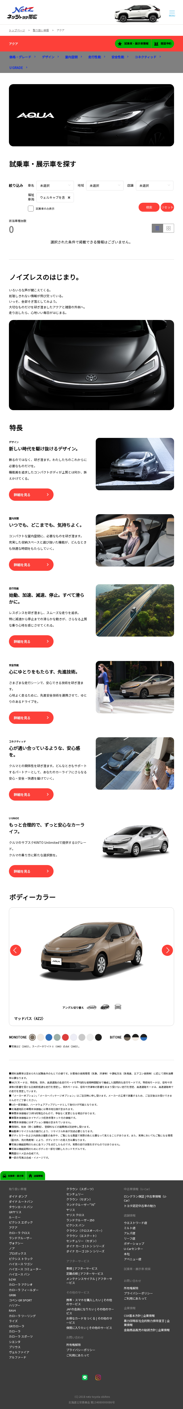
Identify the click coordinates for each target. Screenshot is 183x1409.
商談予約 (166, 43)
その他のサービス (77, 1292)
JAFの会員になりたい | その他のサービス (90, 1311)
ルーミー (15, 1217)
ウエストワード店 (135, 1223)
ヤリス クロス (75, 1215)
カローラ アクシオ (21, 1284)
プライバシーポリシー (80, 1350)
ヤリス (70, 1210)
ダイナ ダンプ (18, 1196)
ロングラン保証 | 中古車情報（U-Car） (145, 1198)
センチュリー (75, 1194)
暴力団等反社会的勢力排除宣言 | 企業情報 (147, 1323)
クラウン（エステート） (82, 1236)
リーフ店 (129, 1238)
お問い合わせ (75, 1337)
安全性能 (118, 57)
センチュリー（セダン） (82, 1241)
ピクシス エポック (21, 1222)
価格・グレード (20, 57)
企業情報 (129, 1308)
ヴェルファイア (19, 1352)
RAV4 (12, 1310)
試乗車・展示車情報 (136, 43)
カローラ (15, 1331)
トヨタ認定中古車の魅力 (140, 1206)
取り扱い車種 (17, 1189)
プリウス (15, 1347)
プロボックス (17, 1253)
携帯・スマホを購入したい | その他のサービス (89, 1302)
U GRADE (16, 67)
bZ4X (12, 1279)
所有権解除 (73, 1345)
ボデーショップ (134, 1243)
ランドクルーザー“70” (80, 1204)
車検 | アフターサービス (82, 1268)
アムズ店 (129, 1233)
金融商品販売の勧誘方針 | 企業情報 (147, 1330)
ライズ (13, 1321)
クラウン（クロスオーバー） (85, 1230)
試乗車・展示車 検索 (137, 1269)
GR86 (12, 1295)
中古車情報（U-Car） (138, 1189)
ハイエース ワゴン (21, 1264)
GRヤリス (15, 1212)
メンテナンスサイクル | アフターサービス (89, 1281)
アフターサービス (77, 1261)
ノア (12, 1248)
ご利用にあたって (77, 1355)
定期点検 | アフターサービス (84, 1273)
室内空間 (71, 57)
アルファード (17, 1357)
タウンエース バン (21, 1207)
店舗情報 (129, 1215)
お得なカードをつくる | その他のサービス (89, 1320)
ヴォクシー (16, 1243)
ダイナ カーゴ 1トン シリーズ (85, 1246)
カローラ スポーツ (21, 1336)
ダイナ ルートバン (21, 1201)
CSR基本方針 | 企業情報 (139, 1315)
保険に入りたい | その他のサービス (89, 1328)
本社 (127, 1254)
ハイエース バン (19, 1274)
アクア (13, 43)
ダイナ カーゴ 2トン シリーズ (85, 1251)
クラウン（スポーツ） (80, 1189)
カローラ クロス (19, 1233)
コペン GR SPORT (20, 1300)
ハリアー (14, 1305)
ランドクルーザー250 (80, 1220)
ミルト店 (129, 1228)
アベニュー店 (132, 1259)
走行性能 (94, 57)
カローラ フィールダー (24, 1290)
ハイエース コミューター (25, 1269)
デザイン (48, 57)
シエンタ (15, 1342)
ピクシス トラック (21, 1259)
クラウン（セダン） (79, 1199)
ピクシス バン (75, 1225)
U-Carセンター (133, 1249)
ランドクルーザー (20, 1238)
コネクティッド (145, 57)
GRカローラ (16, 1326)
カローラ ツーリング (22, 1316)
